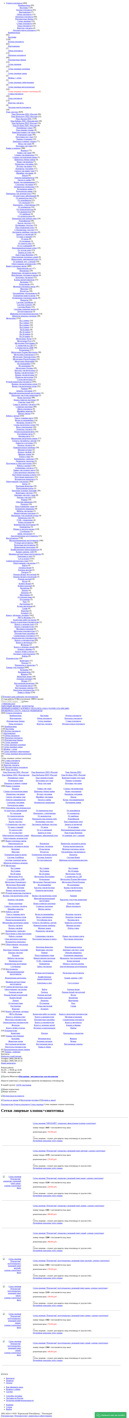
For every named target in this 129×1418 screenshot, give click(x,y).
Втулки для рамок (24, 166)
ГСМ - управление (25, 520)
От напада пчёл (24, 243)
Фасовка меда (24, 436)
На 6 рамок (24, 327)
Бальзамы (24, 670)
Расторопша (25, 604)
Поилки (24, 663)
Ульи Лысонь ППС (24, 119)
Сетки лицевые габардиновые (21, 82)
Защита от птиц (24, 252)
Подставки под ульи (24, 137)
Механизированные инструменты (23, 540)
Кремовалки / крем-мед (24, 459)
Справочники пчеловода (24, 636)
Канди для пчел (24, 223)
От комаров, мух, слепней (24, 261)
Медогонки (11, 318)
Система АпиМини (24, 302)
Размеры (9, 1405)
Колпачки (24, 282)
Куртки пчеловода (24, 10)
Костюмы (24, 8)
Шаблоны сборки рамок (24, 159)
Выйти (9, 1409)
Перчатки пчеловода (24, 17)
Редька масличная (25, 606)
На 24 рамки (24, 336)
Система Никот (24, 307)
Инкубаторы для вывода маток (24, 275)
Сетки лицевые (24, 21)
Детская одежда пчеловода (24, 30)
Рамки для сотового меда (24, 470)
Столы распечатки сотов (24, 425)
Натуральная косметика (24, 683)
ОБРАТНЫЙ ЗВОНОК (11, 706)
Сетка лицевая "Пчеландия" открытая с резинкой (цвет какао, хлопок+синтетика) (68, 1178)
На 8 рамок (25, 330)
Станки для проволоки (24, 155)
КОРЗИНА (25, 708)
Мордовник (25, 595)
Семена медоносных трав (17, 561)
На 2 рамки (24, 320)
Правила (9, 1380)
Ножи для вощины (25, 162)
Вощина (24, 150)
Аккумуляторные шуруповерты (24, 536)
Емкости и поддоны (24, 443)
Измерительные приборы (24, 447)
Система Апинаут (25, 305)
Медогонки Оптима (24, 368)
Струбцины (25, 531)
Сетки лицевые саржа (17, 73)
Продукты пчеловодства (23, 690)
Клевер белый (25, 583)
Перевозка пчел (24, 518)
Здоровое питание (24, 679)
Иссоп (24, 581)
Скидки (9, 1392)
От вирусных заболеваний (24, 196)
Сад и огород (23, 559)
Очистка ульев (24, 402)
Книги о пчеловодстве (24, 640)
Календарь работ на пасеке (24, 620)
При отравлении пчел (24, 227)
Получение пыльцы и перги (24, 475)
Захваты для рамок (24, 391)
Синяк (25, 608)
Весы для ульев (24, 144)
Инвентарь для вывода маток (24, 273)
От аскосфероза (24, 200)
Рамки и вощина (13, 148)
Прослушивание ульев (24, 506)
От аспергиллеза (25, 216)
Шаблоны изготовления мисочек (24, 314)
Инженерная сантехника (24, 547)
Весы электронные (24, 427)
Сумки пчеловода (24, 23)
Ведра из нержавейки (24, 420)
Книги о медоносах (24, 642)
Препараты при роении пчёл (24, 218)
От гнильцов (24, 203)
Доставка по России (14, 1398)
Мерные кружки (25, 450)
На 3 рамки (24, 323)
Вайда (24, 565)
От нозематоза (24, 207)
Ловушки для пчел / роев (24, 495)
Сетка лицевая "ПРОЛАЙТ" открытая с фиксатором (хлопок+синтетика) (64, 1123)
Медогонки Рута (24, 341)
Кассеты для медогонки (25, 370)
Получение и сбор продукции (19, 463)
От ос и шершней (24, 246)
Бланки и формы (25, 649)
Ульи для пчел (12, 112)
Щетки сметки (24, 413)
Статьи (9, 1407)
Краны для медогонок (24, 373)
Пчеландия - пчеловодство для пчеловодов (38, 1076)
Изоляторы (24, 271)
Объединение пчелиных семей (25, 257)
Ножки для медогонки (24, 375)
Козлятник (24, 588)
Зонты (24, 484)
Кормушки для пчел (24, 493)
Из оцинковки (25, 366)
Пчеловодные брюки (24, 19)
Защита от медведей (24, 234)
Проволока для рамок (24, 164)
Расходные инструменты (24, 545)
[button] (110, 1415)
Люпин (25, 590)
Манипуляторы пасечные (25, 513)
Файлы (25, 656)
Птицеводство (12, 658)
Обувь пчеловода (24, 14)
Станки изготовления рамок (25, 157)
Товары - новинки (12, 1052)
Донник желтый (25, 579)
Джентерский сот (24, 268)
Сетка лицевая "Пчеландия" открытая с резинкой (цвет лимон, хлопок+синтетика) (68, 1206)
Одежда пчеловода (14, 3)
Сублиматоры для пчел (24, 230)
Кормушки (24, 661)
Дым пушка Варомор (24, 255)
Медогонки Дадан (24, 339)
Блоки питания (24, 522)
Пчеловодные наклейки (24, 633)
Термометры (24, 527)
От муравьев (24, 241)
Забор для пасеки (24, 534)
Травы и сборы (23, 692)
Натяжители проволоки (24, 187)
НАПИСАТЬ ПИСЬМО (59, 708)
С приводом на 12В (24, 345)
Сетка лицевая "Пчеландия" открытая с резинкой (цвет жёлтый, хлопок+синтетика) (69, 1151)
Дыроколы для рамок (24, 169)
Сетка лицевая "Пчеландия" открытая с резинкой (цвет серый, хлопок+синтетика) (68, 1233)
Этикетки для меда (24, 429)
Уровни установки (24, 139)
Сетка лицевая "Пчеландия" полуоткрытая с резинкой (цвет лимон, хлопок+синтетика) (70, 1315)
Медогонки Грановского (24, 354)
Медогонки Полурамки (25, 343)
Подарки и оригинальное (24, 654)
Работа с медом (12, 416)
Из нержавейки (23, 364)
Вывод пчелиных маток (16, 266)
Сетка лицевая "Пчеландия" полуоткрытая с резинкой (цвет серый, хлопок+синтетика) (70, 1343)
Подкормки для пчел (24, 225)
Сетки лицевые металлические (21, 87)
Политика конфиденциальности (20, 1400)
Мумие (24, 681)
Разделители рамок (24, 191)
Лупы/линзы (24, 284)
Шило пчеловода (25, 409)
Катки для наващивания (24, 182)
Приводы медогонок (24, 377)
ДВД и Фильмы (24, 617)
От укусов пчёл (24, 250)
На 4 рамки (24, 325)
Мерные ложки (24, 454)
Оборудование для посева (24, 563)
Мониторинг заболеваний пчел (24, 259)
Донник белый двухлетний (24, 574)
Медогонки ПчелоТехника (24, 359)
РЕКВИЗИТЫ (36, 711)
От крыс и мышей (24, 237)
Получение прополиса (24, 477)
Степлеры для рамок (24, 184)
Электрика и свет (24, 556)
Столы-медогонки (25, 379)
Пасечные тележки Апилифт (24, 491)
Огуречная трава (25, 597)
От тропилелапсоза (25, 209)
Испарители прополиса (25, 479)
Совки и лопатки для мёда (24, 404)
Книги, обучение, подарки (17, 615)
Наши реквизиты (8, 1063)
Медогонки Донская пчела (24, 357)
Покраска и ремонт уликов (24, 141)
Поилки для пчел (24, 497)
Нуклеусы (24, 291)
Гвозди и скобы (24, 180)
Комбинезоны (24, 5)
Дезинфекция (24, 221)
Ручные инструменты (23, 543)
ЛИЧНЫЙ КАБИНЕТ (10, 708)
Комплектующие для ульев (23, 132)
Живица (24, 674)
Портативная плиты (24, 488)
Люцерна (25, 593)
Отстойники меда (24, 434)
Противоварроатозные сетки (24, 248)
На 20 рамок (25, 334)
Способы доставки (14, 1396)
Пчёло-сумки (24, 456)
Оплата (9, 1383)
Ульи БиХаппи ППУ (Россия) (24, 123)
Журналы (25, 645)
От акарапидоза (24, 212)
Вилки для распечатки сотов (24, 386)
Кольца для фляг (25, 452)
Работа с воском (24, 466)
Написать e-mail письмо (11, 1056)
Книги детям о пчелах (24, 651)
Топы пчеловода (24, 26)
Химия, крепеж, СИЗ (25, 552)
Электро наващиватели (24, 178)
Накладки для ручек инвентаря (24, 395)
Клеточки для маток (24, 277)
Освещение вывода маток (24, 296)
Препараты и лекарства (25, 665)
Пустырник (25, 599)
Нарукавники (25, 12)
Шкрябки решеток (25, 411)
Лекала (25, 175)
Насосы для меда (25, 445)
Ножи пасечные (24, 398)
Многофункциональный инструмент (25, 393)
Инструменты (12, 538)
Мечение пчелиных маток (24, 286)
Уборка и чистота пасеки (24, 529)
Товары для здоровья (15, 667)
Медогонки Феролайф (24, 361)
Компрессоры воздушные (25, 525)
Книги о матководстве (24, 627)
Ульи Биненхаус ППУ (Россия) (24, 116)
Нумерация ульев (24, 135)
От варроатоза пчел (24, 198)
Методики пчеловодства (24, 631)
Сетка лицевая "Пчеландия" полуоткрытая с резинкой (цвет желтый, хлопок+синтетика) (71, 1261)
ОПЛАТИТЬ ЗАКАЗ (40, 708)
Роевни (24, 500)
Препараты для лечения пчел (18, 193)
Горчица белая (25, 568)
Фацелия (25, 611)
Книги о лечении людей (24, 647)
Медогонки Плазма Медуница (24, 352)
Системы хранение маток (25, 309)
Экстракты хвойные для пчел (24, 232)
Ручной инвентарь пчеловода (18, 382)
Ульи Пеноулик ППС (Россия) (24, 114)
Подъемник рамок (25, 189)
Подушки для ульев (24, 146)
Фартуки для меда (25, 28)
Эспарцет (25, 613)
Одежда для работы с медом (24, 441)
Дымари (24, 388)
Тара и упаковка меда (23, 418)
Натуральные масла (24, 685)
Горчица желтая (25, 570)
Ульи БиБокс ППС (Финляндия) (24, 121)
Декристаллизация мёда (24, 432)
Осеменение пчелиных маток (24, 298)
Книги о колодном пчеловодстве (25, 622)
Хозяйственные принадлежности (25, 549)
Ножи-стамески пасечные (25, 400)
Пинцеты (24, 300)
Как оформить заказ (14, 1387)
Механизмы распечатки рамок (24, 438)
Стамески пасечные (24, 407)
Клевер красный (25, 586)
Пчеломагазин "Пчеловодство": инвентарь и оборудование (26, 1416)
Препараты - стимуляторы (24, 205)
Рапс (25, 602)
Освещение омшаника (24, 509)
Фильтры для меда (24, 422)
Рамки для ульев (24, 153)
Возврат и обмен (13, 1389)
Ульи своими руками (25, 130)
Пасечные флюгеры (24, 486)
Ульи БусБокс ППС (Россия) (25, 125)
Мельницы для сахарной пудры (24, 515)
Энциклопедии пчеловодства (24, 638)
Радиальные (24, 350)
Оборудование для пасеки (17, 481)
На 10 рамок (25, 332)
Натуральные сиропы (24, 688)
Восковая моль (24, 672)
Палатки (24, 504)
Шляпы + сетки (14, 78)
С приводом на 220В (24, 348)
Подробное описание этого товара (47, 1141)
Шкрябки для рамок (24, 173)
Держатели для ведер (25, 461)
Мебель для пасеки (25, 511)
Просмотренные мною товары (17, 1049)
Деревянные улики (24, 128)
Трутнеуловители (24, 311)
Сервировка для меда (24, 468)
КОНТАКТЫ (28, 706)
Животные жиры (24, 676)
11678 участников (23, 1085)
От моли (24, 239)
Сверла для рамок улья (24, 171)
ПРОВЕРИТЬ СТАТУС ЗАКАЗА (15, 711)
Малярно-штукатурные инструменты (25, 554)
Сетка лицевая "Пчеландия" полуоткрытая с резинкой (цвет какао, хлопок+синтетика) (70, 1288)
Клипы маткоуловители (24, 280)
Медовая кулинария (24, 629)
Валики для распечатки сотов (24, 384)
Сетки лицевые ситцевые (19, 69)
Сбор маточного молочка (24, 472)
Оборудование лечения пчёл (24, 264)
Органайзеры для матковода (25, 293)
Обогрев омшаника (24, 502)
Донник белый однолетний (25, 577)
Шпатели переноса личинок (24, 316)
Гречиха (24, 572)
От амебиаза (25, 214)
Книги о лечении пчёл (24, 624)
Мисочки (24, 289)
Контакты (10, 1378)
